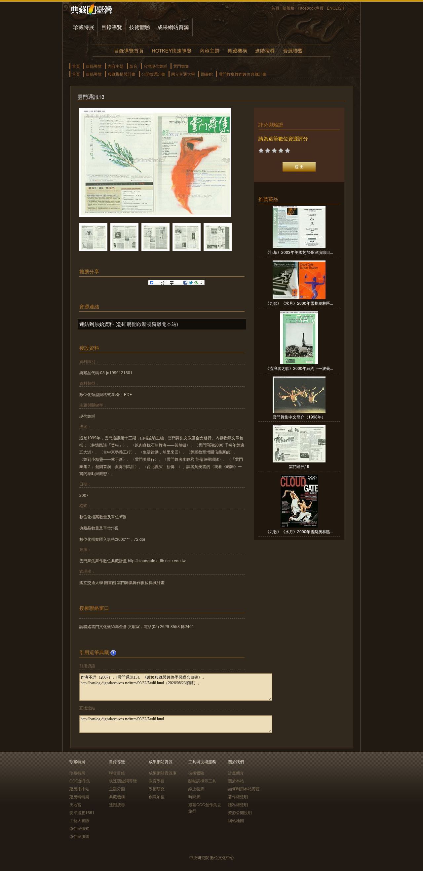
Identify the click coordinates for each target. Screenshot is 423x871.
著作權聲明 (238, 796)
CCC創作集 (79, 780)
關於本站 (236, 780)
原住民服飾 (79, 836)
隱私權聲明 (238, 804)
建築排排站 (79, 788)
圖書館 (207, 74)
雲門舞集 (181, 66)
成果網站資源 (173, 27)
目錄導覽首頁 (129, 50)
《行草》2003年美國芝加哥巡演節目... (299, 252)
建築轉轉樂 (79, 796)
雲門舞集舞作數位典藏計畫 (242, 74)
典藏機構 (237, 50)
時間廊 (194, 796)
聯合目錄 (117, 772)
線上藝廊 (196, 788)
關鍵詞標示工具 (202, 780)
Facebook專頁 (311, 8)
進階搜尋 (265, 50)
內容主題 (209, 50)
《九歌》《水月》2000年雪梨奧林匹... (299, 531)
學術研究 (157, 788)
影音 (133, 66)
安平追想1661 (82, 812)
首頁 (275, 8)
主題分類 (117, 788)
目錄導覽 (111, 27)
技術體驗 (139, 27)
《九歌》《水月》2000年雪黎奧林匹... (299, 303)
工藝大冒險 (79, 820)
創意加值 (157, 796)
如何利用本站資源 (244, 788)
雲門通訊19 (299, 466)
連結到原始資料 (96, 323)
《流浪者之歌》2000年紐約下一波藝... (299, 368)
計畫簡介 (236, 772)
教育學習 (157, 780)
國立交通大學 (183, 74)
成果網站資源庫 (162, 772)
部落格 (288, 8)
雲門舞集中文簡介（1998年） (299, 416)
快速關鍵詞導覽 (123, 780)
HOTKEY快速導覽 (172, 50)
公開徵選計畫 (153, 74)
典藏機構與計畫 (121, 74)
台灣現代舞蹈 (155, 66)
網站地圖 (236, 820)
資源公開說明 (240, 812)
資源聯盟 (293, 50)
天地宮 (75, 804)
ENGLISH (335, 8)
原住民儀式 (79, 828)
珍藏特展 (83, 27)
